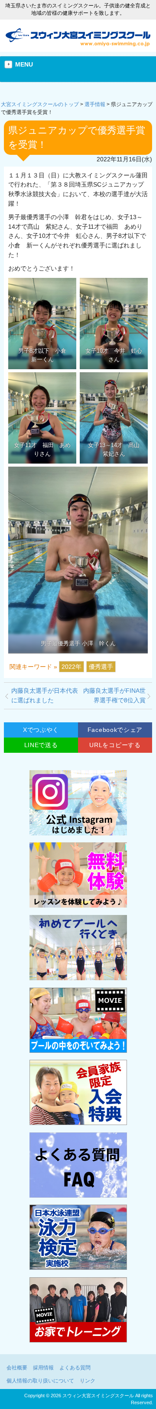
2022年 (71, 666)
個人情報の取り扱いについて (40, 1381)
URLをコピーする (114, 744)
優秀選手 (101, 666)
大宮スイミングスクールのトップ (40, 104)
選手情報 (94, 104)
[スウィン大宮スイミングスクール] (78, 44)
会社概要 (16, 1368)
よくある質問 (75, 1368)
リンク (87, 1381)
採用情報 (43, 1368)
